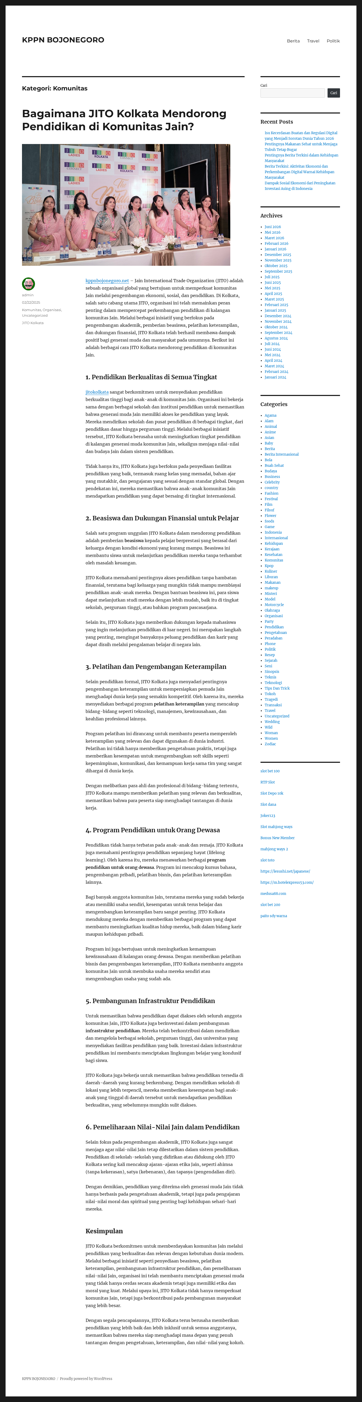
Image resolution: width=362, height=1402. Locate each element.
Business (272, 476)
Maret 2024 (274, 366)
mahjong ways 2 (274, 849)
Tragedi (271, 699)
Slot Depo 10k (272, 793)
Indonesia (273, 532)
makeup (271, 588)
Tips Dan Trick (277, 688)
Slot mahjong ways (277, 827)
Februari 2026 (277, 243)
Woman (271, 733)
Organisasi (52, 310)
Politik (333, 40)
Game (270, 527)
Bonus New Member (278, 838)
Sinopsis (272, 671)
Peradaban (273, 638)
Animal (271, 426)
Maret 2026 (274, 238)
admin (28, 295)
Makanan (273, 582)
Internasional (276, 538)
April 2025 (273, 293)
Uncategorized (35, 315)
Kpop (269, 566)
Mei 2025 (272, 288)
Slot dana (268, 804)
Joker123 (268, 815)
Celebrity (272, 482)
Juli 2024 (272, 344)
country (271, 488)
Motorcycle (274, 605)
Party (269, 621)
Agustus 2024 (276, 338)
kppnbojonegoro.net (107, 280)
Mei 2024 (272, 355)
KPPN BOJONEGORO (63, 39)
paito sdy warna (274, 916)
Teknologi (273, 683)
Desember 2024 (278, 316)
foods (269, 521)
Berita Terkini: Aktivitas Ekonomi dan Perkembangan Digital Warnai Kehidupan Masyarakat (299, 172)
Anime (270, 432)
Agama (270, 415)
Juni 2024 (273, 349)
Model (270, 599)
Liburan (271, 577)
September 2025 (278, 271)
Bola (268, 460)
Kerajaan (272, 549)
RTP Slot (268, 782)
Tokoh (270, 694)
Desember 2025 (278, 254)
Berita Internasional (282, 454)
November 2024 (278, 321)
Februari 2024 (276, 371)
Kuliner (271, 571)
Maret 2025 (274, 299)
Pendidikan (274, 627)
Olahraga (272, 610)
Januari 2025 (275, 310)
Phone (270, 644)
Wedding (272, 722)
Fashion (272, 493)
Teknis (270, 677)
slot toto (268, 860)
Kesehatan (273, 554)
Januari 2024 (275, 377)
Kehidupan (274, 543)
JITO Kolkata (33, 323)
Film (268, 504)
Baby (269, 443)
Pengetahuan (276, 632)
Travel (313, 40)
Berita (293, 40)
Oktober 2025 (276, 266)
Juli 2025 (272, 277)
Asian (269, 438)
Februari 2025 (276, 305)
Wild (268, 727)
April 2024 (273, 360)
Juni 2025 (273, 282)
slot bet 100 (270, 771)
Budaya (271, 471)
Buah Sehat (274, 465)
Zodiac (270, 744)
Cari (264, 85)
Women (271, 738)
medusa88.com (273, 893)
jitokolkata (97, 392)
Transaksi (273, 705)
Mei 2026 (273, 232)
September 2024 (278, 332)
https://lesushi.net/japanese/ (285, 871)
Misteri (271, 593)
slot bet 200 (270, 905)
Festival (271, 499)
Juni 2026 (273, 227)
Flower (270, 515)
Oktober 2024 (276, 327)
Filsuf (269, 510)
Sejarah (271, 660)
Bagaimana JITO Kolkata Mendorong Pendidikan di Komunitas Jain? (124, 120)
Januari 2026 (275, 249)
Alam (269, 421)
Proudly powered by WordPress (86, 1379)
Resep (270, 655)
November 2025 (278, 260)
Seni (268, 666)
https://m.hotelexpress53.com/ (287, 882)
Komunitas (31, 310)
